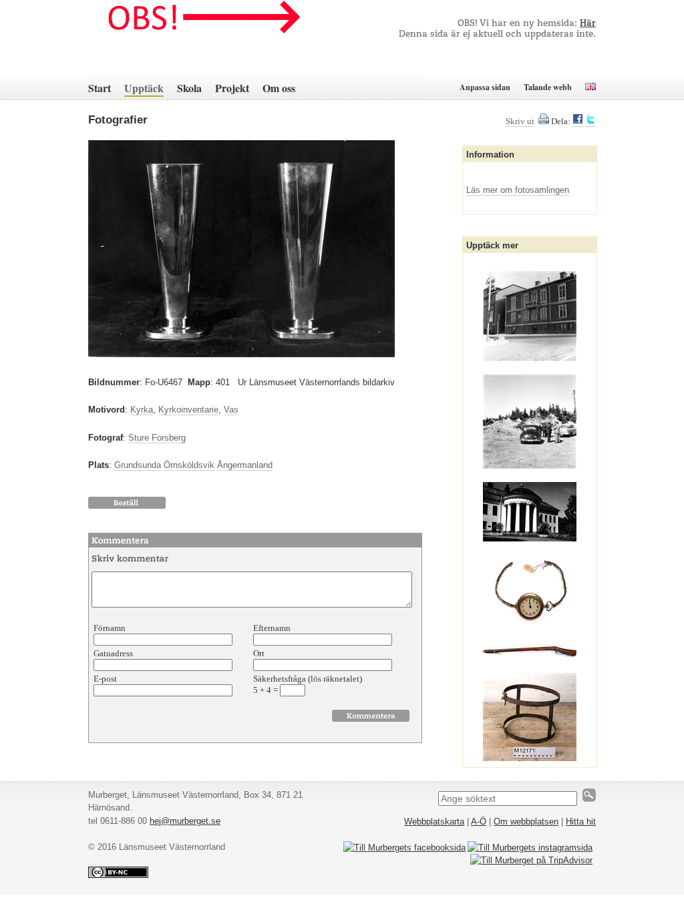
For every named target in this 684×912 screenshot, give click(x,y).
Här (588, 23)
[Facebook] (577, 121)
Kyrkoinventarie (188, 410)
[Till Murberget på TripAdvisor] (531, 860)
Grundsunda (137, 465)
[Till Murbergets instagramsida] (530, 848)
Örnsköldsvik (189, 465)
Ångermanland (245, 465)
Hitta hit (581, 822)
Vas (231, 410)
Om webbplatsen (526, 822)
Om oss (279, 87)
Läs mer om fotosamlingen (517, 190)
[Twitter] (590, 121)
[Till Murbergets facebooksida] (404, 848)
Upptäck (144, 87)
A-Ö (478, 822)
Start (99, 87)
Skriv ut (520, 121)
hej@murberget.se (185, 821)
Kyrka (141, 410)
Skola (189, 87)
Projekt (232, 87)
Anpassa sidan (485, 87)
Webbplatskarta (434, 822)
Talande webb (548, 87)
